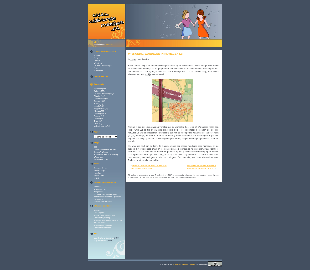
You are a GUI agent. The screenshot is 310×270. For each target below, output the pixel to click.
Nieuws (97, 111)
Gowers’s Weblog (101, 152)
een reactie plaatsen (153, 177)
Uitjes (96, 124)
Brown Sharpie (99, 171)
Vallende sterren (100, 126)
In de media (98, 71)
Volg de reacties (100, 240)
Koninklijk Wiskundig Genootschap (107, 194)
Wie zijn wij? (98, 63)
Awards (97, 56)
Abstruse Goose (100, 168)
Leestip (97, 106)
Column (97, 91)
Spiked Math (99, 176)
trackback (172, 177)
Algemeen (98, 89)
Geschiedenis (99, 99)
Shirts (96, 68)
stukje (148, 74)
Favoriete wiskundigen (103, 66)
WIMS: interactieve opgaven (105, 215)
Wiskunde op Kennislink (103, 225)
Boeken (97, 58)
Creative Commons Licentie (184, 264)
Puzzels (97, 116)
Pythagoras (98, 199)
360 (95, 147)
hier (157, 160)
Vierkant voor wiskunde (103, 202)
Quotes (97, 119)
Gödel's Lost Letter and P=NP (105, 150)
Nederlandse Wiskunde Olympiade (107, 197)
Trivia (96, 121)
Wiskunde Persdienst (102, 228)
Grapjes (97, 101)
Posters (97, 61)
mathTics (97, 173)
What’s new (98, 157)
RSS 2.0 (131, 177)
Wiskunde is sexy (101, 160)
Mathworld (98, 210)
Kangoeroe (98, 192)
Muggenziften (99, 109)
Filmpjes (97, 96)
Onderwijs (98, 114)
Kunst (96, 104)
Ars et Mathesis (100, 189)
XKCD (96, 178)
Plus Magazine (99, 213)
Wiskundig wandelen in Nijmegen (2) (155, 53)
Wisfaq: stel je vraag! (102, 218)
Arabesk (97, 187)
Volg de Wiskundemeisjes (104, 238)
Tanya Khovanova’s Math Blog (106, 155)
